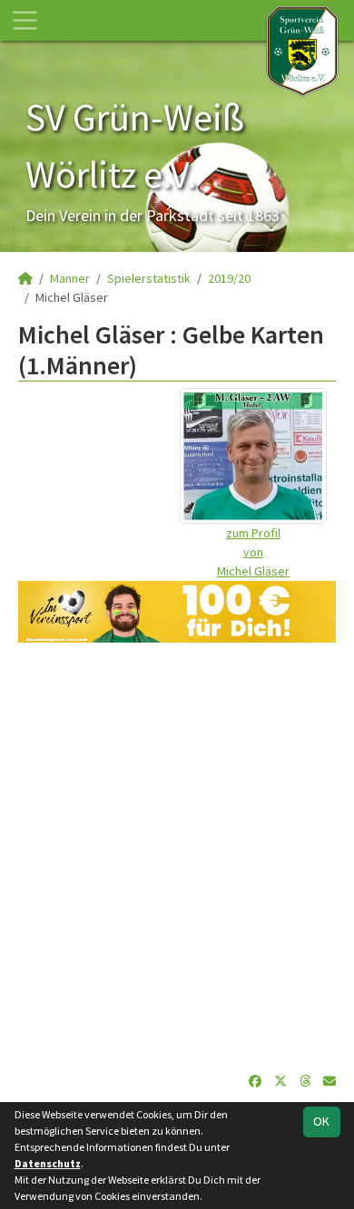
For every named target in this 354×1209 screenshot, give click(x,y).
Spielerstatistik (149, 278)
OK (321, 1121)
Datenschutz (48, 1163)
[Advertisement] (177, 857)
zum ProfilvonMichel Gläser (253, 552)
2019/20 (229, 278)
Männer (70, 278)
